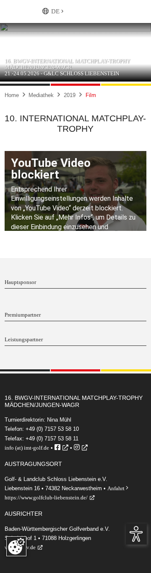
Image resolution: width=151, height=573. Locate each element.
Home (12, 95)
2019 (70, 95)
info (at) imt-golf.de (27, 448)
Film (91, 95)
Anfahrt (117, 488)
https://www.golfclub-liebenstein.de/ (46, 497)
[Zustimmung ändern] (16, 546)
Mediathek (41, 95)
